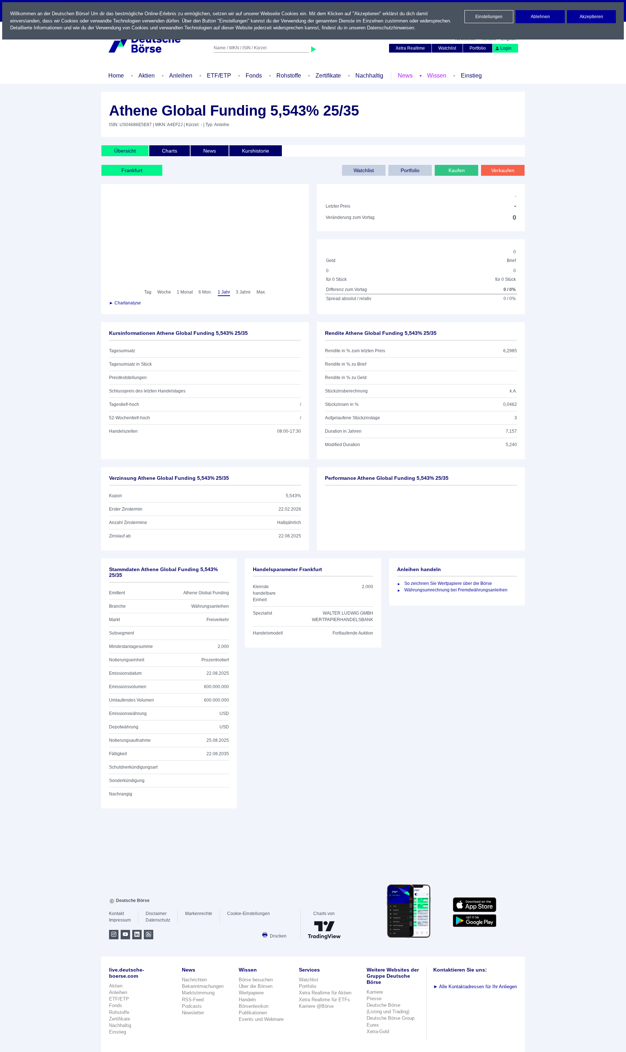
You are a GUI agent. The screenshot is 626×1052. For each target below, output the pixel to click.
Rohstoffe (288, 75)
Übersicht (125, 151)
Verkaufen (502, 170)
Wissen (436, 75)
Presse (374, 998)
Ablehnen (540, 16)
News (405, 75)
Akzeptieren (591, 16)
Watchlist (447, 48)
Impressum (120, 920)
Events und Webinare (261, 1019)
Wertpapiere (251, 992)
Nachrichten (194, 979)
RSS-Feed (193, 999)
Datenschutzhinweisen (390, 27)
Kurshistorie (255, 151)
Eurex (373, 1025)
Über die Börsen (255, 986)
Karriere (375, 992)
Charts (169, 151)
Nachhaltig (369, 75)
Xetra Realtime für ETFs (324, 999)
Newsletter (193, 1012)
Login (506, 48)
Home (116, 75)
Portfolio (478, 48)
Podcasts (192, 1006)
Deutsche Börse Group (390, 1018)
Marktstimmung (198, 992)
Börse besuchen (256, 979)
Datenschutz (158, 920)
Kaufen (456, 170)
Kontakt (116, 913)
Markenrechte (198, 913)
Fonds (254, 75)
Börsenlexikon (253, 1006)
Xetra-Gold (378, 1031)
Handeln (247, 999)
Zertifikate (328, 75)
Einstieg (471, 75)
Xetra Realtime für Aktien (325, 992)
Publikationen (253, 1012)
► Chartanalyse (125, 302)
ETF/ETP (219, 75)
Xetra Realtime (410, 48)
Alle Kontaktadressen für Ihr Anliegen (475, 986)
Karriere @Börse (316, 1006)
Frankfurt (131, 170)
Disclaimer (156, 913)
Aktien (146, 75)
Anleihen (180, 75)
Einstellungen (488, 16)
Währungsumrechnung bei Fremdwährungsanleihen (456, 589)
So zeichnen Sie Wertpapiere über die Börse (448, 583)
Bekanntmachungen (203, 986)
